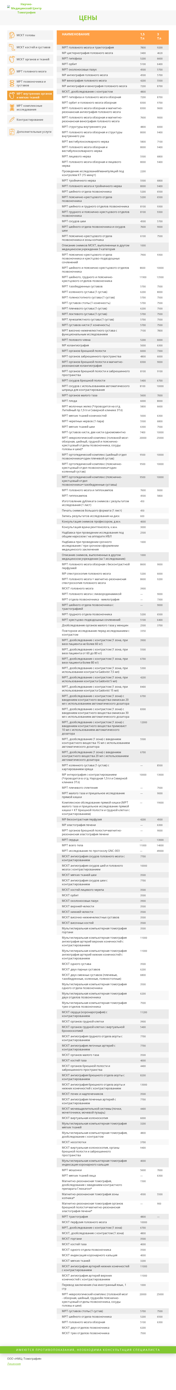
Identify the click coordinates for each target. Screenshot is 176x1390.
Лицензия (14, 1364)
